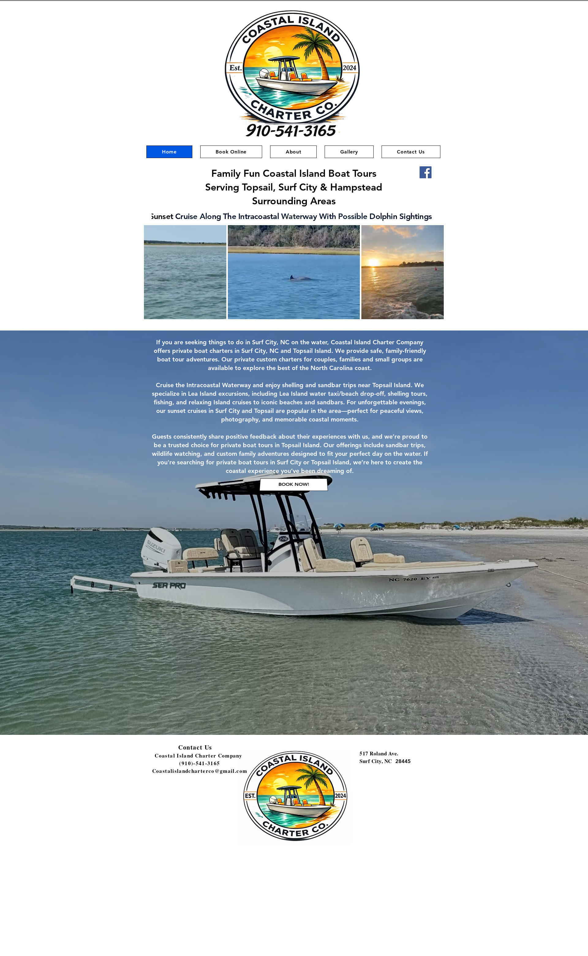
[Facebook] (426, 172)
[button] (218, 312)
